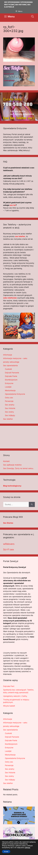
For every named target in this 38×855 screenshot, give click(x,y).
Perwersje (9, 401)
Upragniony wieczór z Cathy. (15, 696)
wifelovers (8, 544)
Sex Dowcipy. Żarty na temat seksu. (18, 468)
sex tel (13, 205)
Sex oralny (9, 412)
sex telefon (20, 236)
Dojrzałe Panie (11, 376)
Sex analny (9, 405)
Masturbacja (10, 390)
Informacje (7, 355)
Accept (6, 851)
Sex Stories (8, 523)
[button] (32, 16)
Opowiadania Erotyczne (15, 394)
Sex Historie (10, 408)
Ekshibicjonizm (11, 380)
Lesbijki (8, 387)
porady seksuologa (11, 362)
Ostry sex (9, 398)
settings (27, 848)
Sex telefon (8, 419)
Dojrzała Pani (8, 686)
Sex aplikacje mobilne (12, 465)
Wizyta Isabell (9, 706)
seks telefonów (10, 298)
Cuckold (8, 369)
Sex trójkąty (10, 415)
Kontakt (6, 461)
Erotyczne (9, 383)
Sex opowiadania (10, 365)
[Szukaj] (32, 504)
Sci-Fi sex (8, 549)
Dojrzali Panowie (12, 373)
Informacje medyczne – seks (15, 358)
